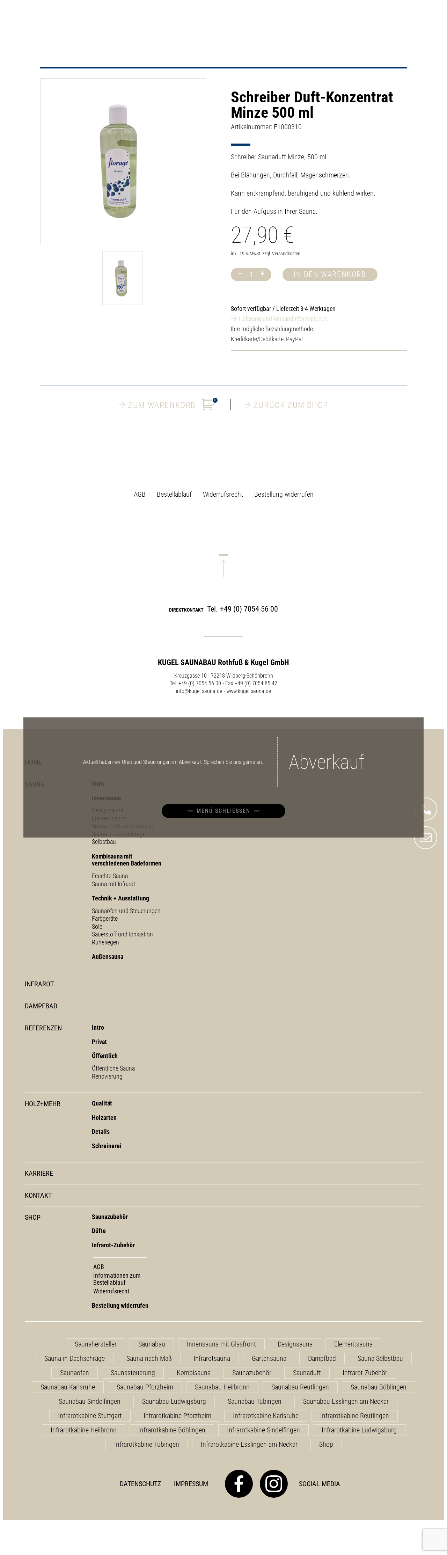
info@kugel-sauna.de (199, 691)
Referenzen (43, 1028)
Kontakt (38, 1195)
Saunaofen (74, 1372)
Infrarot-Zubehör (113, 1245)
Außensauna (107, 956)
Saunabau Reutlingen (300, 1387)
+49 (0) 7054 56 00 (249, 609)
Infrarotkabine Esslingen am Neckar (249, 1444)
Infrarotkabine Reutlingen (354, 1415)
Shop (33, 1217)
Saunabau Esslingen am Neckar (346, 1401)
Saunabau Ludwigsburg (174, 1401)
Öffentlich (105, 1055)
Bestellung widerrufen (284, 494)
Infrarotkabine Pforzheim (177, 1415)
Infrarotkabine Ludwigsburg (359, 1430)
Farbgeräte (105, 918)
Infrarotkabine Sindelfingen (263, 1430)
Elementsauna (353, 1344)
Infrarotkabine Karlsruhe (266, 1415)
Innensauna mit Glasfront (221, 1344)
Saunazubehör (110, 1216)
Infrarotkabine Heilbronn (84, 1430)
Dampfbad (41, 1006)
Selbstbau (104, 841)
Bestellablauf (174, 494)
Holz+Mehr (42, 1104)
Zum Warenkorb (172, 404)
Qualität (102, 1103)
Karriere (39, 1173)
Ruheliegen (105, 942)
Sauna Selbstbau (380, 1358)
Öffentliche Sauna (113, 1068)
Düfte (99, 1230)
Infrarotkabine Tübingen (146, 1444)
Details (101, 1131)
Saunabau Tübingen (254, 1401)
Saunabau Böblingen (378, 1387)
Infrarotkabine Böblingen (171, 1430)
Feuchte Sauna (110, 875)
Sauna (35, 784)
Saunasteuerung (133, 1372)
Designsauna (295, 1344)
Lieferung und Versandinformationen (283, 318)
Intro (98, 1027)
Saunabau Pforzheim (145, 1387)
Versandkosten (286, 254)
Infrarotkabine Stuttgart (90, 1415)
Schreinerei (107, 1145)
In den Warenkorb (330, 274)
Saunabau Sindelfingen (89, 1401)
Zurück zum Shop (291, 404)
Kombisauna (194, 1372)
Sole (97, 926)
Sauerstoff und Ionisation (122, 934)
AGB (140, 494)
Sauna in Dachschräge (74, 1358)
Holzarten (104, 1117)
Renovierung (107, 1076)
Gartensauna (269, 1358)
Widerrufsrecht (223, 494)
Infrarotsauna (211, 1358)
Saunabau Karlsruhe (68, 1387)
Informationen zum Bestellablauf (117, 1279)
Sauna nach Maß (149, 1358)
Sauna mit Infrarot (113, 884)
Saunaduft (307, 1372)
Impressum (191, 1484)
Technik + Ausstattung (120, 898)
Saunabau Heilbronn (222, 1387)
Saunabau (151, 1344)
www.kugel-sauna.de (248, 691)
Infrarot (39, 984)
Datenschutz (140, 1484)
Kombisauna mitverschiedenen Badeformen (126, 860)
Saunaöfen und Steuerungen (126, 910)
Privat (99, 1041)
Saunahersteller (96, 1344)
